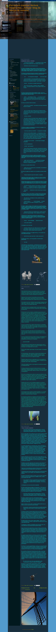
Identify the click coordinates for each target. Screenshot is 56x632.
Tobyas (15, 86)
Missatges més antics (43, 587)
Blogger (33, 629)
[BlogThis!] (36, 284)
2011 (11, 67)
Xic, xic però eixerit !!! (13, 73)
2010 (11, 68)
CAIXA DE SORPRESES (13, 72)
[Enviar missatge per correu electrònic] (34, 284)
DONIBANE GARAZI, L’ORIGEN (15, 62)
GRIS (22, 288)
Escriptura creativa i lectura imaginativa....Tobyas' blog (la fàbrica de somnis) (24, 8)
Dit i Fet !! (11, 76)
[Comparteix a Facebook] (38, 284)
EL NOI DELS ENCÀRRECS (13, 74)
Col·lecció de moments (13, 113)
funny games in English (13, 96)
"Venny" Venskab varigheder (27, 427)
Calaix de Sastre (12, 109)
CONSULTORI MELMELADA (13, 75)
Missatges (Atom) (27, 589)
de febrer (12, 61)
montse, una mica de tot (13, 129)
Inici (34, 587)
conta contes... (12, 93)
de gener (12, 66)
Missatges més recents (25, 587)
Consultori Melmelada (13, 80)
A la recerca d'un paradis (13, 79)
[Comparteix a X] (37, 284)
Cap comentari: (31, 284)
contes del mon (12, 95)
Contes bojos (11, 94)
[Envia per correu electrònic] (36, 284)
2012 (11, 60)
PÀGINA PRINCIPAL (12, 71)
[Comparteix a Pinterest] (39, 284)
